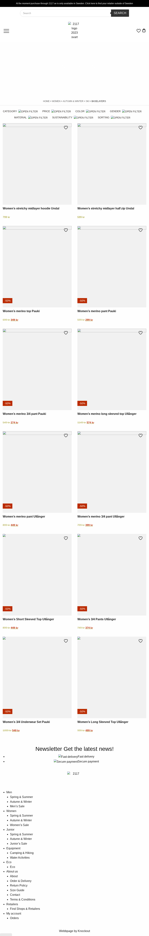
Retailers (12, 904)
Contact (15, 894)
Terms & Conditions (22, 899)
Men (9, 792)
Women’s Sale (19, 825)
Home (46, 101)
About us (12, 871)
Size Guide (17, 890)
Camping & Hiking (22, 852)
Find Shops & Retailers (25, 908)
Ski (87, 101)
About (14, 876)
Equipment (13, 848)
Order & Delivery (20, 880)
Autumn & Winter (73, 101)
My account (13, 913)
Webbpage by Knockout (74, 931)
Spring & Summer (21, 797)
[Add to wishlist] (67, 127)
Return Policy (18, 885)
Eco (8, 862)
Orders (14, 918)
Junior (10, 829)
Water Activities (20, 857)
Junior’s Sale (18, 843)
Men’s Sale (17, 806)
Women (56, 101)
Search (120, 13)
